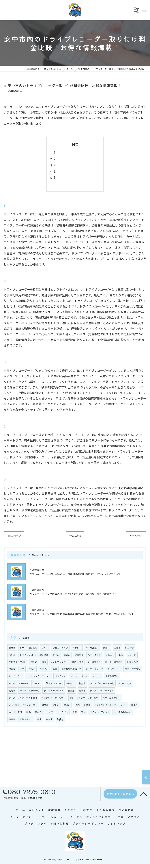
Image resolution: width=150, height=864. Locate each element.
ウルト (32, 669)
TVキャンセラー (53, 683)
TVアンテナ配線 (82, 704)
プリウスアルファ (79, 676)
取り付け (70, 683)
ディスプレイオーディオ (102, 690)
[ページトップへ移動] (143, 794)
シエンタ (129, 647)
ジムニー (109, 654)
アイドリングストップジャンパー (110, 704)
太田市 (67, 704)
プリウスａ (60, 676)
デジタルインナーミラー (53, 697)
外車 (55, 669)
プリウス (96, 676)
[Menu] (144, 10)
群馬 (28, 712)
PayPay (60, 719)
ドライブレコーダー (19, 683)
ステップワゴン (132, 669)
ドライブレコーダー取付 (102, 683)
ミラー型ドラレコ (111, 697)
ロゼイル (44, 669)
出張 (121, 654)
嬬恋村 (106, 647)
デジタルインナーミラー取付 (84, 697)
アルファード (114, 669)
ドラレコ (76, 647)
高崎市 (12, 690)
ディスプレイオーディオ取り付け (66, 661)
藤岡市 (12, 647)
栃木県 (45, 704)
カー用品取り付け (123, 712)
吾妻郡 (117, 647)
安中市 (56, 654)
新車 (39, 719)
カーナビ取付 (15, 712)
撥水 (44, 661)
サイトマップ (116, 823)
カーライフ (62, 712)
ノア (22, 669)
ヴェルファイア (60, 647)
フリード (131, 654)
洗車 (74, 712)
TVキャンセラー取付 (30, 690)
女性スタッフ (26, 719)
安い (83, 712)
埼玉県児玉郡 (112, 676)
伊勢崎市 (79, 654)
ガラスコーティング (100, 712)
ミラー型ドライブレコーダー (23, 704)
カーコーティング (94, 669)
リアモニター (15, 676)
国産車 (12, 719)
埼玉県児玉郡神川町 (71, 669)
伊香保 (12, 669)
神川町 (34, 661)
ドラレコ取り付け (28, 647)
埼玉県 (134, 704)
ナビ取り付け (94, 661)
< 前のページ (14, 535)
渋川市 (12, 654)
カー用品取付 (92, 647)
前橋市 (82, 690)
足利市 (56, 704)
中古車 (49, 719)
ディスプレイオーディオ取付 (23, 697)
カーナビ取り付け (114, 661)
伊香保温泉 (132, 661)
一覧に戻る (75, 535)
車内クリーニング (44, 712)
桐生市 (82, 683)
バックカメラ (94, 654)
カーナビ (37, 683)
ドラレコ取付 (125, 683)
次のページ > (136, 535)
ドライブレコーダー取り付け (34, 654)
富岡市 (67, 654)
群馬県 (71, 690)
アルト (45, 647)
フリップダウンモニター (38, 676)
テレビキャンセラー (54, 690)
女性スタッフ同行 (17, 661)
